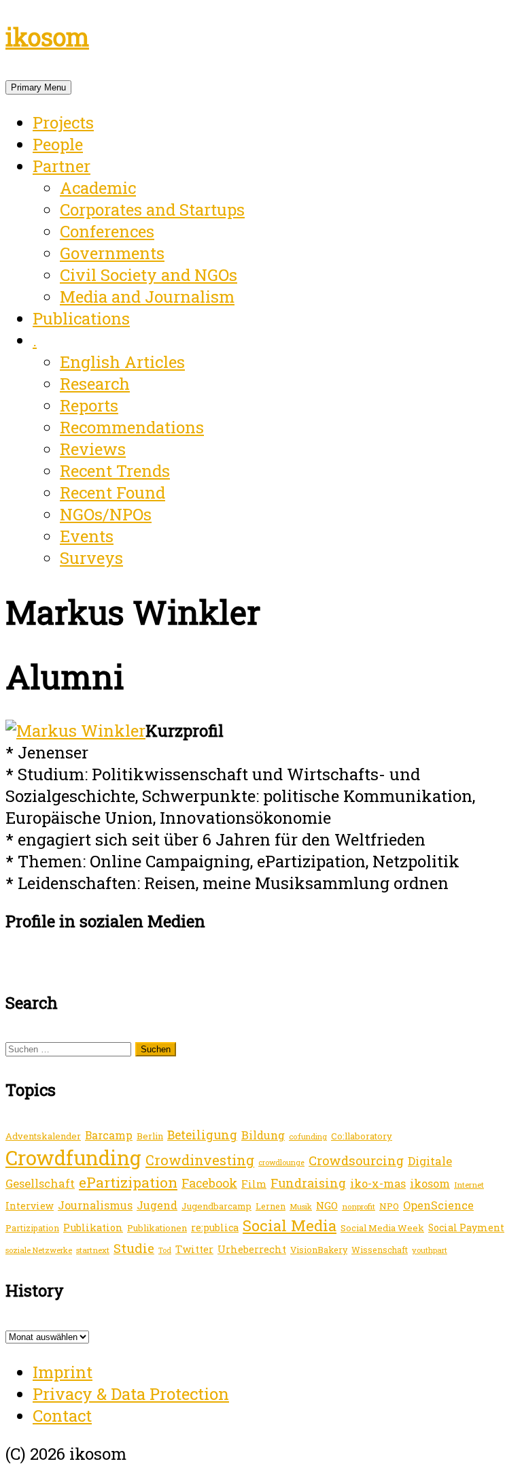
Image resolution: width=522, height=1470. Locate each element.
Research (95, 384)
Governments (112, 253)
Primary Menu (38, 87)
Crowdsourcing (356, 1160)
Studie (134, 1247)
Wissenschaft (379, 1249)
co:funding (308, 1136)
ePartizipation (128, 1182)
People (58, 144)
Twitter (194, 1249)
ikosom (47, 36)
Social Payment (466, 1227)
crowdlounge (281, 1162)
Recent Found (112, 492)
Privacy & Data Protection (131, 1394)
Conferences (107, 231)
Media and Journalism (147, 296)
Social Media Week (382, 1228)
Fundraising (308, 1183)
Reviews (93, 449)
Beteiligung (202, 1134)
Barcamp (109, 1135)
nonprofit (358, 1206)
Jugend (157, 1205)
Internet (469, 1185)
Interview (29, 1205)
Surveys (91, 558)
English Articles (122, 362)
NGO (327, 1205)
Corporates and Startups (152, 209)
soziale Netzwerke (38, 1250)
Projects (63, 122)
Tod (164, 1250)
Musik (301, 1206)
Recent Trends (115, 471)
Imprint (62, 1372)
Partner (61, 166)
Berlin (150, 1136)
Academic (98, 188)
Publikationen (157, 1228)
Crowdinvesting (199, 1160)
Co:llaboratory (361, 1136)
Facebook (209, 1183)
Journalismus (95, 1205)
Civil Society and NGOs (148, 275)
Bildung (263, 1135)
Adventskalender (43, 1136)
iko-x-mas (378, 1183)
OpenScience (438, 1205)
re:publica (215, 1227)
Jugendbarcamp (216, 1206)
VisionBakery (318, 1249)
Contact (62, 1415)
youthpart (429, 1250)
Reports (89, 405)
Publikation (93, 1227)
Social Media (289, 1225)
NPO (389, 1206)
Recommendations (132, 427)
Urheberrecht (252, 1249)
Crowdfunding (73, 1157)
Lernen (270, 1206)
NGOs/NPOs (106, 514)
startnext (92, 1250)
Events (87, 536)
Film (253, 1183)
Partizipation (32, 1227)
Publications (81, 318)
